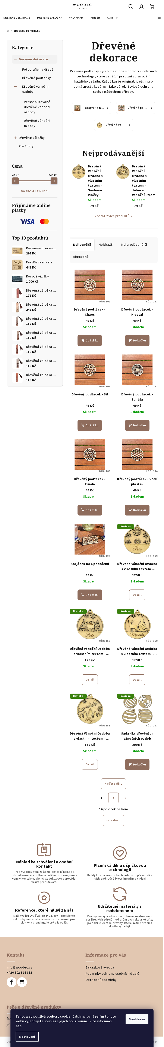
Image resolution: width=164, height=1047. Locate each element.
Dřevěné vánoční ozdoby (35, 89)
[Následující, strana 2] (113, 798)
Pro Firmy (26, 146)
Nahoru (115, 820)
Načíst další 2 (113, 784)
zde (18, 1026)
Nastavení (27, 1036)
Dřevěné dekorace (33, 59)
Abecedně (81, 256)
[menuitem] (17, 18)
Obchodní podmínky (101, 979)
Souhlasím (137, 1019)
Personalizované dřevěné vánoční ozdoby (37, 107)
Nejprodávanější (134, 244)
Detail (137, 595)
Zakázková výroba (99, 967)
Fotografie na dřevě (38, 69)
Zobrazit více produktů (112, 216)
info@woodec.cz (20, 967)
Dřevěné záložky (32, 137)
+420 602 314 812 (19, 972)
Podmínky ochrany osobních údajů (112, 973)
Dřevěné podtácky (36, 78)
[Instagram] (22, 982)
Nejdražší (106, 244)
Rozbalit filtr (33, 190)
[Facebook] (11, 982)
